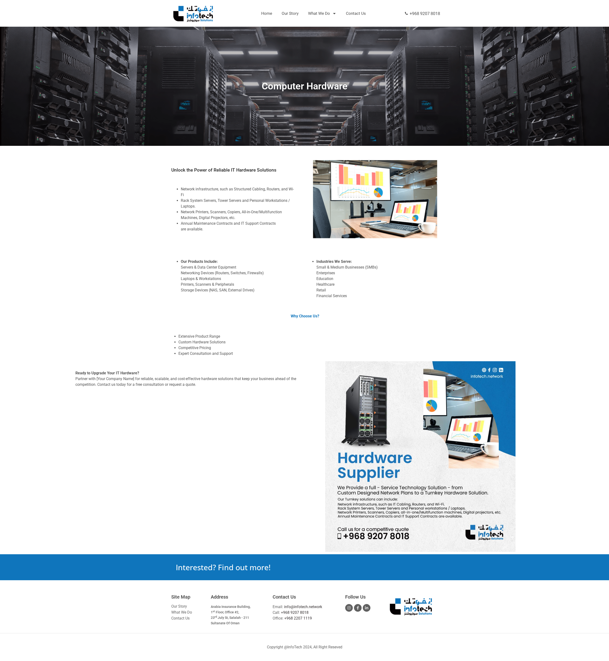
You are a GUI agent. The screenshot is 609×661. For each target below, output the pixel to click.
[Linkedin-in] (366, 608)
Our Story (290, 13)
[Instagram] (349, 608)
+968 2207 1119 (298, 618)
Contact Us (356, 13)
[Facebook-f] (358, 608)
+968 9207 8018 (295, 612)
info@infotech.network (303, 607)
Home (266, 13)
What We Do (319, 13)
